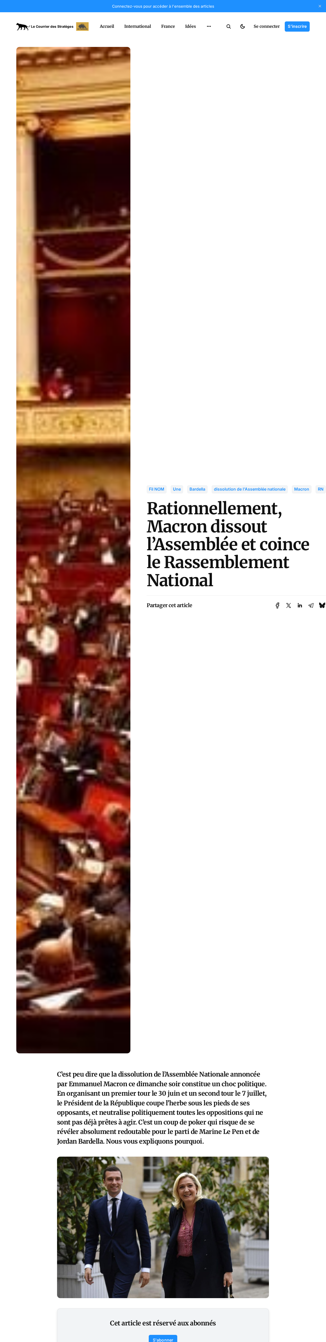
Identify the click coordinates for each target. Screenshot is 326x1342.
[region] (209, 26)
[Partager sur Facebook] (277, 605)
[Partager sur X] (288, 605)
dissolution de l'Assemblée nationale (250, 489)
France (168, 26)
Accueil (107, 26)
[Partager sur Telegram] (311, 605)
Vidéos (202, 48)
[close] (320, 6)
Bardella (197, 489)
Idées (190, 26)
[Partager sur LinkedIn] (299, 605)
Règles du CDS (209, 58)
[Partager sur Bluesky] (322, 605)
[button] (229, 26)
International (137, 26)
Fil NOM (156, 489)
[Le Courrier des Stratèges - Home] (52, 26)
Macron (301, 489)
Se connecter (267, 26)
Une (177, 489)
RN (320, 489)
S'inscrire (297, 26)
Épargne (203, 38)
